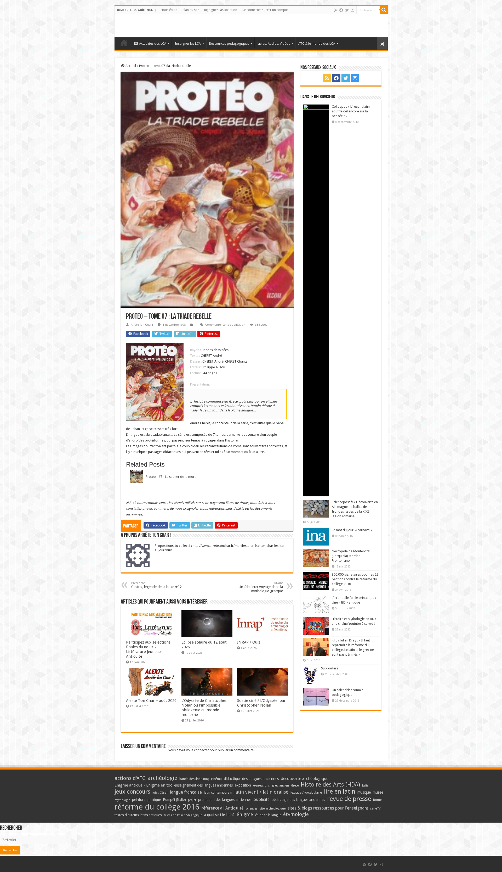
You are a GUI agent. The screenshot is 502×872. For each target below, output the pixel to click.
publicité (261, 799)
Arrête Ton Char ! (142, 324)
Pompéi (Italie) (174, 800)
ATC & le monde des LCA (316, 43)
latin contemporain (218, 792)
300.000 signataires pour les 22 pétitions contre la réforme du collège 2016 (355, 579)
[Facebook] (341, 10)
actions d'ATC (130, 778)
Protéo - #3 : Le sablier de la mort (171, 477)
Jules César (160, 792)
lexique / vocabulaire (306, 792)
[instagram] (352, 10)
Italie (365, 785)
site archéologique (273, 808)
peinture (138, 800)
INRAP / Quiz (248, 642)
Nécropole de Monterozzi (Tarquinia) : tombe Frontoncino (351, 556)
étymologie (296, 814)
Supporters (329, 668)
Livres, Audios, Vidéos (274, 43)
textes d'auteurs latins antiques (138, 815)
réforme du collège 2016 (157, 806)
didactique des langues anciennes (251, 779)
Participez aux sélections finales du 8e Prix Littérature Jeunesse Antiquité (148, 649)
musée (378, 792)
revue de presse (349, 798)
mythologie (122, 800)
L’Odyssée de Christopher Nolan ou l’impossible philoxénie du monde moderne (204, 707)
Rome (377, 800)
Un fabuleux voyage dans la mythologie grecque (261, 587)
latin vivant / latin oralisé (261, 792)
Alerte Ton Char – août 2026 (151, 700)
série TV (375, 808)
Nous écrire (169, 10)
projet (192, 800)
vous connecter (197, 750)
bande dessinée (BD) (194, 779)
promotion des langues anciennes (224, 800)
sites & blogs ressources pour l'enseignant (328, 808)
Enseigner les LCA (188, 43)
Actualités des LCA (152, 43)
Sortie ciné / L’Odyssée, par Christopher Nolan (261, 703)
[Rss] (336, 10)
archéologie (162, 778)
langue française (186, 792)
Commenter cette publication (225, 324)
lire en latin (339, 791)
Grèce (295, 785)
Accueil (130, 66)
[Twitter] (347, 10)
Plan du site (190, 10)
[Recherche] (384, 10)
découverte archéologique (304, 778)
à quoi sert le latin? (219, 815)
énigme (245, 814)
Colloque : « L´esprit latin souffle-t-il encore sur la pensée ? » (351, 111)
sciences (252, 808)
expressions (261, 785)
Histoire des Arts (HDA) (330, 784)
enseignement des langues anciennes (203, 785)
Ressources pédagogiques (229, 43)
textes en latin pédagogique (183, 815)
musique (364, 792)
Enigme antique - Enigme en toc (143, 785)
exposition (243, 785)
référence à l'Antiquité (222, 808)
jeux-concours (132, 791)
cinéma (216, 779)
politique (154, 800)
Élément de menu (124, 42)
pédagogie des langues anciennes (298, 800)
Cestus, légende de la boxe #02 (156, 585)
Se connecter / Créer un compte (265, 10)
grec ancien (280, 785)
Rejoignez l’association (220, 10)
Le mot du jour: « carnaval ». (352, 530)
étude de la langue (268, 815)
